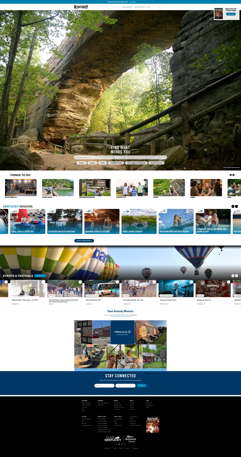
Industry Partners (133, 417)
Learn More (133, 1)
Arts (83, 421)
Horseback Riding (118, 405)
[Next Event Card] (236, 275)
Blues (131, 405)
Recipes (148, 407)
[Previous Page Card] (232, 206)
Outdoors (84, 400)
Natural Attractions (86, 403)
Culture (84, 416)
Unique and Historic (102, 425)
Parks (83, 409)
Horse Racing (117, 403)
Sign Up (142, 385)
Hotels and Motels (102, 419)
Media (131, 419)
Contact (115, 423)
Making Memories (127, 7)
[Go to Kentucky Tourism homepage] (81, 7)
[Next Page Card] (236, 206)
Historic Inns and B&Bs (103, 427)
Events (148, 7)
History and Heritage (86, 419)
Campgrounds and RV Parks (104, 429)
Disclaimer (127, 448)
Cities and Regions (118, 419)
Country (132, 407)
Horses (116, 400)
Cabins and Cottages (102, 423)
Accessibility (135, 448)
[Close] (238, 8)
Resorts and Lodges (102, 421)
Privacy (121, 448)
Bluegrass (132, 403)
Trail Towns (84, 407)
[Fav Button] (6, 282)
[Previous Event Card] (232, 275)
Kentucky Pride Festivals (84, 240)
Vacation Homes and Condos (104, 431)
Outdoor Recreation (86, 405)
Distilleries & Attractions (103, 403)
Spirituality (84, 423)
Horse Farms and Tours (119, 407)
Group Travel (133, 421)
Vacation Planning (139, 7)
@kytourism (134, 315)
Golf (83, 411)
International (133, 423)
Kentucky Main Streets (87, 425)
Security (115, 448)
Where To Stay (102, 416)
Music (131, 400)
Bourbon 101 (100, 405)
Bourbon (100, 400)
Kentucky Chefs (149, 405)
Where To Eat (149, 403)
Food (147, 400)
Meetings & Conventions (135, 425)
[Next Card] (235, 175)
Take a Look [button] (231, 14)
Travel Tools (117, 416)
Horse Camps (117, 409)
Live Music (132, 409)
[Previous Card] (231, 175)
